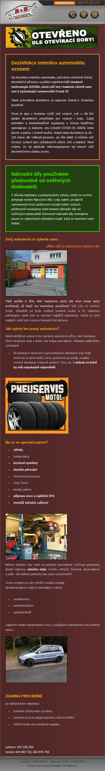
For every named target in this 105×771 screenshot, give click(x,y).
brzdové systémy (25, 462)
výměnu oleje (36, 569)
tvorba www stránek (52, 765)
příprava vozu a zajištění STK (34, 496)
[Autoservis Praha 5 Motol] (27, 12)
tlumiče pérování (25, 469)
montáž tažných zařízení (30, 502)
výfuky (18, 449)
